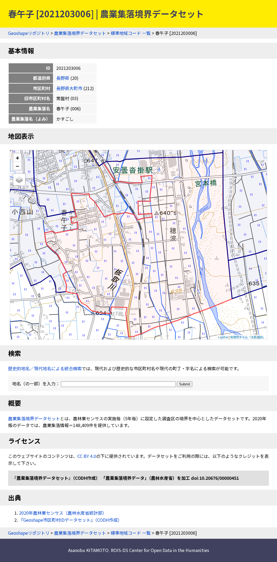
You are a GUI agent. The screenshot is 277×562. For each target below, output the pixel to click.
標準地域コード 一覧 (131, 33)
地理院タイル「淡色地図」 (248, 337)
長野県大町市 (69, 88)
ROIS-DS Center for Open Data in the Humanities (160, 550)
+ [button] (17, 157)
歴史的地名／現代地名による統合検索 (45, 368)
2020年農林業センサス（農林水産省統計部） (63, 513)
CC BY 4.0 (86, 456)
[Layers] (19, 180)
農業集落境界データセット (80, 33)
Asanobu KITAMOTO (88, 550)
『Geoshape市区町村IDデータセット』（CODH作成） (70, 520)
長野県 (62, 78)
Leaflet (223, 337)
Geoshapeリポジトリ (29, 33)
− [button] (17, 166)
